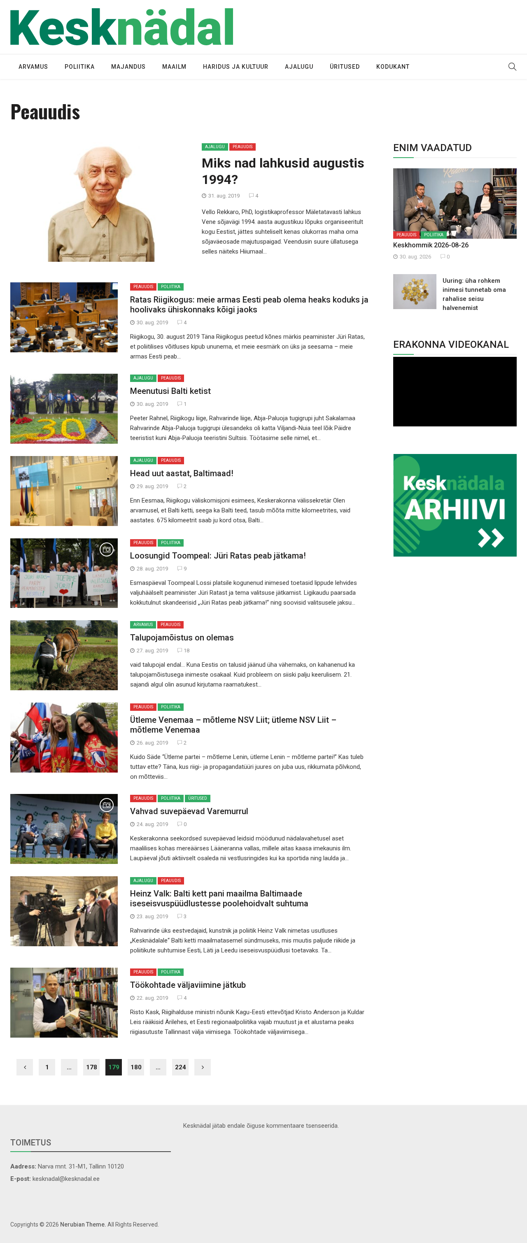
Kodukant (393, 66)
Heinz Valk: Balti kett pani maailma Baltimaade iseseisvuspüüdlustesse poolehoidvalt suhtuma (219, 898)
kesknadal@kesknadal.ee (66, 1178)
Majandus (128, 66)
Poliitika (80, 66)
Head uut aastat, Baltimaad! (181, 473)
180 (136, 1067)
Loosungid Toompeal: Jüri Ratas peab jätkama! (218, 556)
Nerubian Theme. (83, 1224)
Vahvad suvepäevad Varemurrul (189, 811)
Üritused (345, 66)
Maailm (174, 66)
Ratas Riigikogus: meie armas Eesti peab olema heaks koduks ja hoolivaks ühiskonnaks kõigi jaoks (249, 304)
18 (185, 650)
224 (180, 1067)
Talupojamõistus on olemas (182, 637)
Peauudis (242, 146)
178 (91, 1067)
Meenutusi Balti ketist (170, 391)
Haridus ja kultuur (235, 66)
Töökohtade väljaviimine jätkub (188, 985)
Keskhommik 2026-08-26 (431, 245)
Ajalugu (299, 66)
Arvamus (33, 66)
